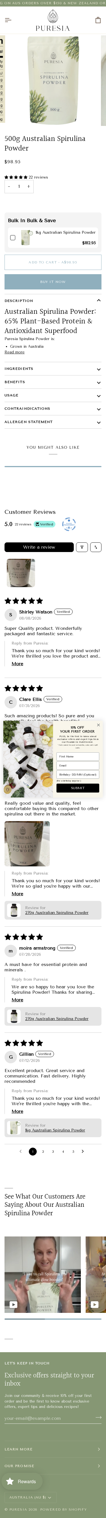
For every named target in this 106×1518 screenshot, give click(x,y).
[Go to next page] (84, 1152)
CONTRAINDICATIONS (27, 409)
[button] (17, 177)
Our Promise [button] (19, 1466)
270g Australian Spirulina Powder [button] (56, 912)
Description (19, 301)
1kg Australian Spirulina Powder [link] (66, 232)
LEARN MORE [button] (19, 1449)
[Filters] (82, 547)
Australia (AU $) (27, 1497)
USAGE (11, 395)
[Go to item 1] (21, 573)
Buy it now (53, 282)
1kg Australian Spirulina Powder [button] (55, 1130)
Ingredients (19, 369)
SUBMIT (78, 788)
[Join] (96, 1417)
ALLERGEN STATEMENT (29, 422)
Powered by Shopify (63, 1509)
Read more (15, 352)
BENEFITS (15, 382)
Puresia (18, 1509)
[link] (25, 238)
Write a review (39, 547)
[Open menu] (13, 20)
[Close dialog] (98, 725)
